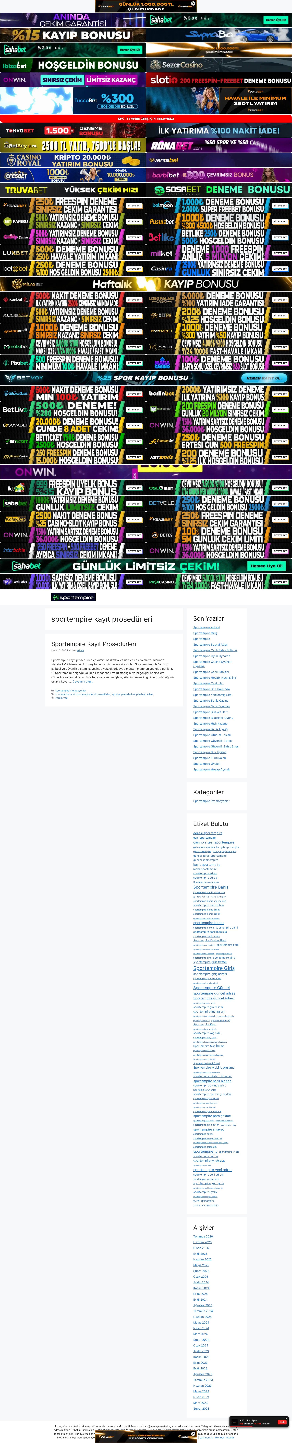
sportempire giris (202, 957)
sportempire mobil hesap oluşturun (208, 1055)
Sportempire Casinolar (208, 683)
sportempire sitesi (203, 1134)
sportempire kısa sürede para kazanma (210, 1042)
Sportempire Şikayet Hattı (210, 712)
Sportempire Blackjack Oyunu (213, 717)
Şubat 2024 (201, 1339)
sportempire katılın (201, 1020)
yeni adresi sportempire (206, 1205)
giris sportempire (202, 851)
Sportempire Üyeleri (206, 763)
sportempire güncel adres (214, 993)
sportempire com (228, 944)
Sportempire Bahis (210, 887)
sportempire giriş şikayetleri (205, 983)
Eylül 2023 (200, 1368)
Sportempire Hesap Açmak (211, 769)
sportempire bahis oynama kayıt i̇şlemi (209, 897)
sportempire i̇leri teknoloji (204, 1016)
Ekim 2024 (200, 1294)
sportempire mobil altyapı (204, 1051)
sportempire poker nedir (203, 1121)
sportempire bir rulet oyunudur (206, 918)
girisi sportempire (230, 847)
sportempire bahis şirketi (206, 909)
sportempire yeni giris (208, 1183)
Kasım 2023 (201, 1357)
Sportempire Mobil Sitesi (206, 1063)
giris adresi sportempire (206, 847)
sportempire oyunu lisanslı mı (205, 1103)
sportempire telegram (205, 1147)
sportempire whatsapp (209, 1160)
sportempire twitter (205, 1156)
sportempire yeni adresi (208, 1174)
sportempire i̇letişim (225, 1016)
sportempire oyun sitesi (206, 1098)
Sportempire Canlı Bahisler (211, 672)
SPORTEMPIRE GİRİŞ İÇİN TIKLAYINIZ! (146, 118)
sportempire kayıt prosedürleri (93, 694)
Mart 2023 (200, 1403)
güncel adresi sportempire (210, 855)
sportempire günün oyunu (204, 1003)
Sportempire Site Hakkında (211, 689)
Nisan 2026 (201, 1248)
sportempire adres (205, 873)
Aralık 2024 (201, 1282)
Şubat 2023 (201, 1408)
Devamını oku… (82, 681)
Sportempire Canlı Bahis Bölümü (215, 650)
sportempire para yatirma (207, 1111)
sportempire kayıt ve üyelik (205, 1029)
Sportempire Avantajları (206, 882)
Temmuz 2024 (203, 1311)
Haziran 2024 (202, 1316)
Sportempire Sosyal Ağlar (210, 644)
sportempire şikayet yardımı (205, 1197)
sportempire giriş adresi (210, 974)
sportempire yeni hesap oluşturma (208, 1188)
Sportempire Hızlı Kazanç (210, 723)
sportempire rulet (228, 1125)
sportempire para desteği (204, 1107)
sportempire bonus (208, 923)
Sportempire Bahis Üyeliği (210, 729)
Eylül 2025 (200, 1253)
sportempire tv (205, 1151)
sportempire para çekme (212, 1116)
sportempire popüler (224, 1121)
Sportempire (201, 639)
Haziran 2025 (202, 1259)
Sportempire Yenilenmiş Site (212, 695)
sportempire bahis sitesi (208, 905)
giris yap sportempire (224, 851)
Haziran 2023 (202, 1385)
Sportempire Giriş (205, 633)
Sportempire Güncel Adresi (214, 998)
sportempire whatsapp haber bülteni (132, 694)
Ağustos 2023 (202, 1374)
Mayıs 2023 (201, 1391)
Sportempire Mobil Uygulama (213, 1067)
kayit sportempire (206, 865)
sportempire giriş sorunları (207, 978)
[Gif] (146, 284)
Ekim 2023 (200, 1362)
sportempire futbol (224, 954)
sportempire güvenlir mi (208, 1007)
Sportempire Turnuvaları (209, 758)
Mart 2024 (200, 1334)
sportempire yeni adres (212, 1169)
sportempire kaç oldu (207, 1033)
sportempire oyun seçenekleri (212, 1094)
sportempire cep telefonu (204, 945)
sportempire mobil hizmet (204, 1059)
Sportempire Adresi (206, 627)
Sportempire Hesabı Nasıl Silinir (214, 677)
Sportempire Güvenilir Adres (212, 740)
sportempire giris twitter (210, 962)
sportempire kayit (220, 1020)
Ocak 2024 (200, 1345)
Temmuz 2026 (203, 1236)
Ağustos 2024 (202, 1305)
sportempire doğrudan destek (206, 949)
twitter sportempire (203, 1200)
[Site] (73, 205)
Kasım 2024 (201, 1288)
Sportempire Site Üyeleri (209, 752)
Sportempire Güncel (211, 987)
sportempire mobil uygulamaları (207, 1072)
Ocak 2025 (200, 1276)
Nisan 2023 (201, 1397)
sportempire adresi (205, 877)
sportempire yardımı (202, 1165)
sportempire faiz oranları (203, 954)
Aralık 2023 (201, 1351)
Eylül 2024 (200, 1299)
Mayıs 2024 (201, 1322)
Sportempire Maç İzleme (208, 1046)
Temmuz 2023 (203, 1380)
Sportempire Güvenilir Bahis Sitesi (216, 746)
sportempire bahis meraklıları (209, 892)
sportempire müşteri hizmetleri (212, 1076)
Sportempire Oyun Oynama (211, 656)
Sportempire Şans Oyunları (211, 706)
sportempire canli (65, 694)
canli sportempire (204, 837)
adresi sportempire (207, 833)
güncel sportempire (205, 860)
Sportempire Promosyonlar (70, 690)
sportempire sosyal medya (207, 1138)
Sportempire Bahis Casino (210, 700)
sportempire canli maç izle (210, 931)
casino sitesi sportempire (213, 842)
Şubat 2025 (201, 1271)
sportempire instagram (209, 1011)
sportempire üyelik (205, 1192)
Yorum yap (61, 697)
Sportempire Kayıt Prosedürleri (93, 643)
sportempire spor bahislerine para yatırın (210, 1143)
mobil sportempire (205, 869)
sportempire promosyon (206, 1124)
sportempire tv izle (229, 1151)
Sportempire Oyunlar (204, 1089)
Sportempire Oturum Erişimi (212, 735)
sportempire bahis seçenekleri (209, 901)
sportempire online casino (209, 1085)
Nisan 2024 (201, 1328)
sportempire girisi (224, 957)
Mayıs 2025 (201, 1265)
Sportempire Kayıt (204, 1024)
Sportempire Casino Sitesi (209, 940)
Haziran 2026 (202, 1242)
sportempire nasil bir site (212, 1081)
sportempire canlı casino (206, 936)
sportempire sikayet (208, 1129)
